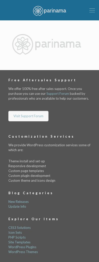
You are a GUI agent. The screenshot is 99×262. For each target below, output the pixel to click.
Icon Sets (15, 232)
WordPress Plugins (22, 247)
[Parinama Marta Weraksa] (49, 10)
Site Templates (19, 242)
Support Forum (57, 93)
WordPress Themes (23, 252)
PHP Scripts (17, 237)
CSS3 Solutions (19, 228)
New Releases (18, 202)
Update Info (17, 206)
